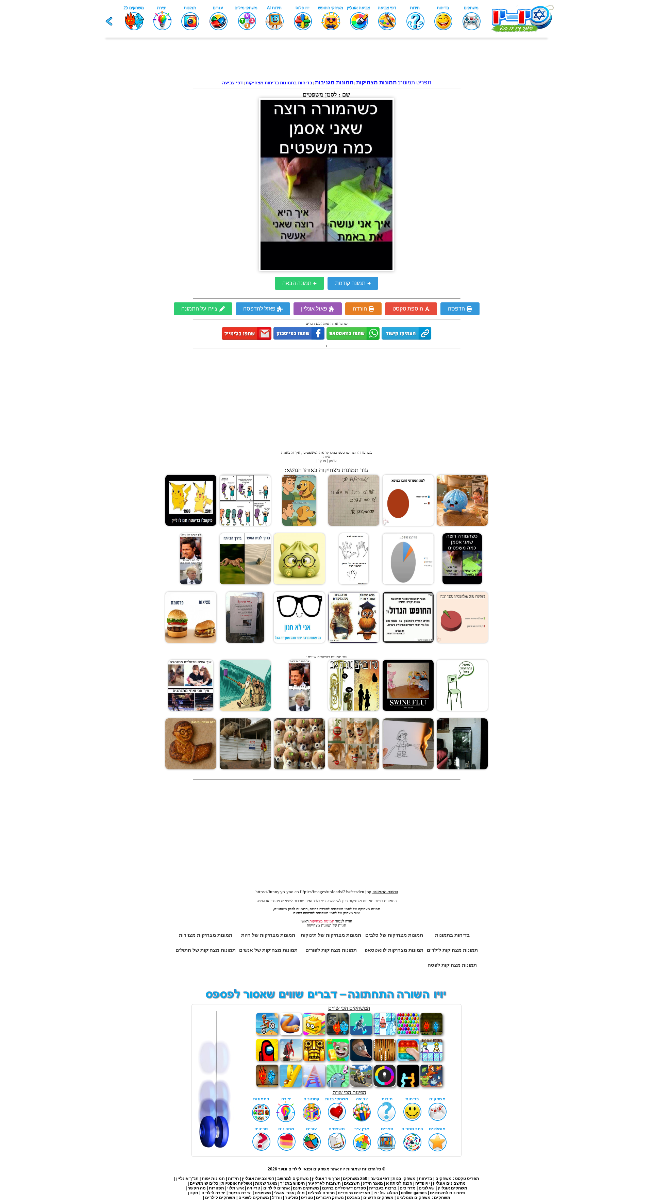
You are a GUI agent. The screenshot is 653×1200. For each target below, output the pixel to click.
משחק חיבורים (330, 1197)
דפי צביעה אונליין (258, 1178)
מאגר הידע (373, 1183)
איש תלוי (235, 1188)
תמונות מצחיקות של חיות (268, 935)
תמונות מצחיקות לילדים (452, 950)
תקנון (193, 1192)
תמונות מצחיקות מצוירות (205, 935)
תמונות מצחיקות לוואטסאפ (394, 950)
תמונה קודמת (350, 283)
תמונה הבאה (297, 283)
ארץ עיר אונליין (326, 1178)
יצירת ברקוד (240, 1192)
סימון (332, 461)
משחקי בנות (404, 1178)
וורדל (277, 1197)
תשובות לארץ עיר (324, 1183)
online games (413, 1192)
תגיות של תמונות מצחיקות (326, 925)
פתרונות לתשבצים (447, 1192)
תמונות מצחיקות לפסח (452, 965)
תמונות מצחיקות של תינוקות (331, 935)
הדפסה (456, 309)
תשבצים (352, 1183)
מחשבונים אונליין (449, 1183)
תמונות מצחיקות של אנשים (268, 950)
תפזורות (216, 1188)
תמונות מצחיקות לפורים (331, 950)
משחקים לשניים (253, 1197)
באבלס (353, 1197)
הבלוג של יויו (385, 1192)
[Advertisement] (326, 60)
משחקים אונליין (452, 1188)
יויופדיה (422, 1183)
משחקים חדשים (378, 1197)
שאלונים (427, 1188)
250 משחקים (355, 1178)
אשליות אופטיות (236, 1183)
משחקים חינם (306, 1188)
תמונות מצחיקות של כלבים (394, 935)
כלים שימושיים (204, 1183)
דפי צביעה (379, 1178)
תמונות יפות (213, 1178)
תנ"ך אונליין (187, 1178)
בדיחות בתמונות (452, 935)
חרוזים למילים (321, 1192)
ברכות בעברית (383, 1188)
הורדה (360, 309)
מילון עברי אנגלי (289, 1192)
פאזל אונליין (314, 309)
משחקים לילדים (220, 1197)
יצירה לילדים (213, 1192)
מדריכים (408, 1188)
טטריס (307, 1197)
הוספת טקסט (407, 309)
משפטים (263, 1192)
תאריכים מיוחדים (354, 1192)
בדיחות (425, 1178)
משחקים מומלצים (414, 1197)
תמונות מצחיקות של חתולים (205, 950)
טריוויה (253, 1188)
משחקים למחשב (293, 1178)
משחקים (443, 1178)
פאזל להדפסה (259, 309)
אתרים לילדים (276, 1188)
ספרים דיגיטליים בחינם (344, 1188)
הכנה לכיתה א (399, 1183)
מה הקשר (197, 1188)
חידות (233, 1178)
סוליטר (291, 1197)
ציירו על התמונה (199, 309)
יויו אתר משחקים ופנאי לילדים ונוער (311, 1169)
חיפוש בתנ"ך (292, 1183)
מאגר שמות (266, 1183)
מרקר (322, 461)
